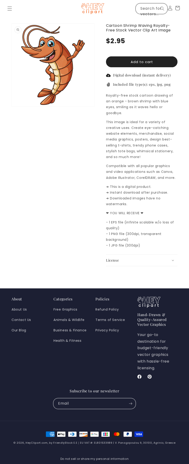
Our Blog (19, 330)
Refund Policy (107, 309)
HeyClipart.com (37, 443)
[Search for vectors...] (162, 8)
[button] (10, 8)
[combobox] (151, 8)
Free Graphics (65, 309)
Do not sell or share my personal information (94, 459)
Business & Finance (70, 330)
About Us (19, 309)
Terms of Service (110, 319)
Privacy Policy (107, 330)
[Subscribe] (130, 403)
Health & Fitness (67, 340)
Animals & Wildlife (69, 319)
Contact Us (21, 319)
